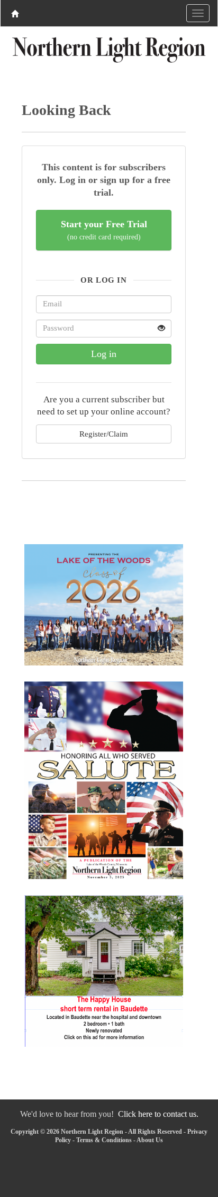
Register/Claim (103, 433)
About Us (150, 1140)
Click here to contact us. (158, 1113)
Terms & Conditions (104, 1140)
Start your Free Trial (104, 230)
